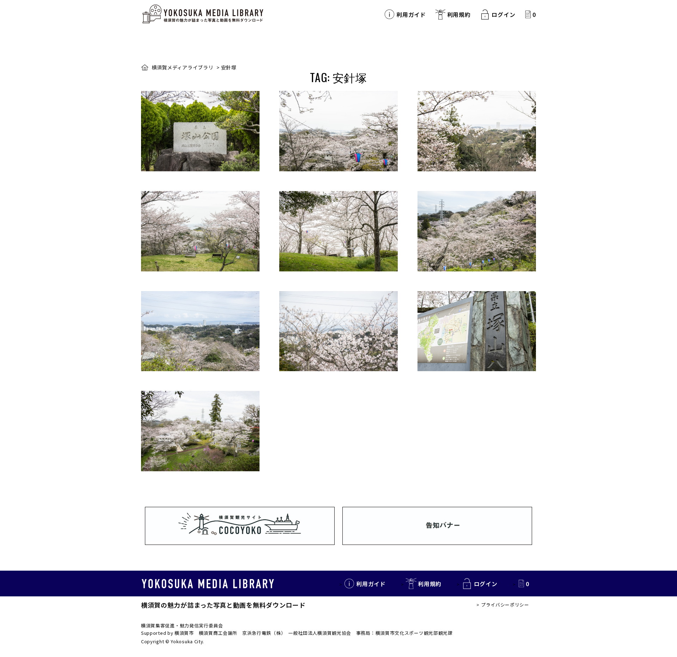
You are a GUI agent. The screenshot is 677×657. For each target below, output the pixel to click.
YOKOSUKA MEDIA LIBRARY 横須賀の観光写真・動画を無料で (202, 14)
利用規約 (459, 14)
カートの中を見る (528, 14)
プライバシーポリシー (505, 604)
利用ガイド (411, 14)
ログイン (503, 14)
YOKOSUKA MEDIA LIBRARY (208, 584)
